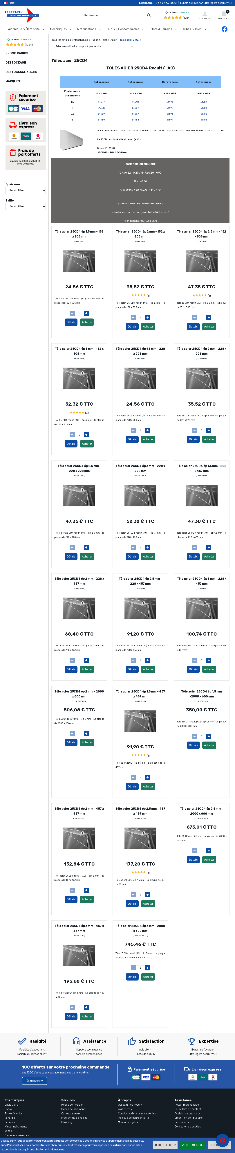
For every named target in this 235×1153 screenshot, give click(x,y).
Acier (114, 40)
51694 (170, 102)
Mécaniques (58, 29)
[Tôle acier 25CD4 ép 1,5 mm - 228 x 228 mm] (140, 395)
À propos (124, 1100)
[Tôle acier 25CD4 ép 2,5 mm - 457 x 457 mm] (140, 855)
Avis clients (125, 1109)
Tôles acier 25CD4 (130, 40)
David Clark (11, 1104)
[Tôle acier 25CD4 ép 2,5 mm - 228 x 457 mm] (140, 625)
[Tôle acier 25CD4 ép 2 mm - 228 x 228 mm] (201, 395)
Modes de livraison (72, 1104)
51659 (101, 113)
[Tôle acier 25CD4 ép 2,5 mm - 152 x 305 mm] (201, 278)
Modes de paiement (73, 1109)
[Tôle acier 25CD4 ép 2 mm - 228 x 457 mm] (79, 625)
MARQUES (13, 81)
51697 (170, 119)
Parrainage (67, 1122)
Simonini (10, 1122)
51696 (170, 113)
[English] (17, 3)
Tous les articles (61, 40)
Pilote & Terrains (161, 29)
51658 (101, 108)
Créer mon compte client (189, 1117)
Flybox (8, 1109)
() (29, 44)
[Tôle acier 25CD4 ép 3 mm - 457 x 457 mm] (79, 972)
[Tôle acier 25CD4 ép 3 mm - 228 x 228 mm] (140, 512)
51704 (203, 108)
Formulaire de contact (188, 1109)
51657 (101, 102)
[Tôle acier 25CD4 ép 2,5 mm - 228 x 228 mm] (79, 512)
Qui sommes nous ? (130, 1104)
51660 (101, 119)
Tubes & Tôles (192, 29)
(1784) (187, 17)
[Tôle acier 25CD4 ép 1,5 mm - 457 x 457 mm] (140, 738)
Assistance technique (187, 1113)
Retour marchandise (187, 1104)
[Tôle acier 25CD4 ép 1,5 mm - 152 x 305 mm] (79, 278)
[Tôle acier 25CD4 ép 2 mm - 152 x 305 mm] (140, 278)
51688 (135, 119)
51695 (170, 108)
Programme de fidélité (74, 1117)
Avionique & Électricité (24, 29)
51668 (135, 102)
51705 (203, 113)
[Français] (6, 3)
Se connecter (183, 1122)
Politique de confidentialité (133, 1117)
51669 (135, 108)
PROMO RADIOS (17, 53)
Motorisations (86, 29)
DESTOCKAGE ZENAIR (21, 72)
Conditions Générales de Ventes (137, 1113)
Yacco (8, 1131)
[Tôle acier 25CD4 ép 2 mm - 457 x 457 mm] (79, 855)
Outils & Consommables (123, 29)
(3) (87, 412)
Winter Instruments (16, 1126)
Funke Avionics (14, 1113)
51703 (203, 102)
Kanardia (10, 1117)
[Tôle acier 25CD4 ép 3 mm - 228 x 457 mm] (201, 625)
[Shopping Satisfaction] (177, 13)
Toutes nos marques (17, 1135)
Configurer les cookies (188, 1126)
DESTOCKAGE (16, 62)
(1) (148, 295)
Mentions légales (128, 1122)
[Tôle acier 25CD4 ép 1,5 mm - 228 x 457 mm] (201, 512)
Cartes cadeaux (70, 1113)
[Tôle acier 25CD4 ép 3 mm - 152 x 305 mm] (79, 395)
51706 (203, 119)
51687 (135, 113)
